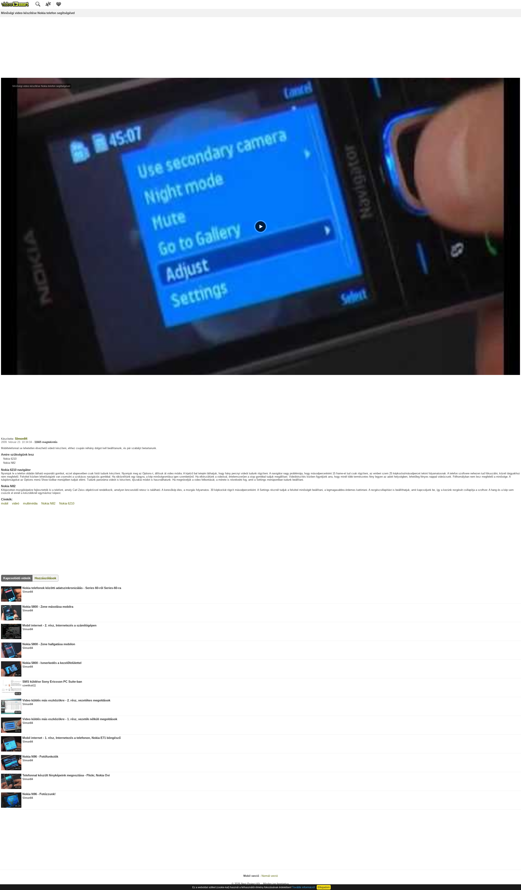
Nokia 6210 (66, 503)
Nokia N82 (48, 503)
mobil (4, 503)
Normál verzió (270, 875)
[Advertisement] (260, 47)
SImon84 (21, 438)
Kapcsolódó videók (17, 578)
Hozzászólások (45, 578)
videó (15, 503)
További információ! (303, 887)
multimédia (30, 503)
